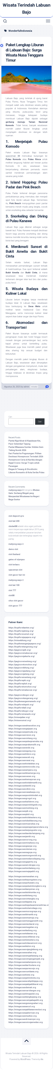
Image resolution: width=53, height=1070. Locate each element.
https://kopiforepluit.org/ (20, 683)
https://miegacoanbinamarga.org (24, 773)
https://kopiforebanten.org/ (21, 628)
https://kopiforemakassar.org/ (22, 690)
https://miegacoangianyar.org (22, 846)
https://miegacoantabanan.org (22, 933)
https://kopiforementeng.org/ (22, 677)
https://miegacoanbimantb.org (22, 914)
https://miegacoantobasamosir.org (25, 943)
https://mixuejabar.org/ (19, 717)
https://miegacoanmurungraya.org (24, 911)
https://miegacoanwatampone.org (24, 962)
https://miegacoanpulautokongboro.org (27, 886)
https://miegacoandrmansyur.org (24, 1019)
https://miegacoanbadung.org (22, 930)
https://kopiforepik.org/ (19, 680)
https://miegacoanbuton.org (21, 946)
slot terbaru (14, 564)
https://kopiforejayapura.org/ (22, 637)
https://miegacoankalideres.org (23, 802)
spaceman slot (15, 570)
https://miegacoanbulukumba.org (24, 892)
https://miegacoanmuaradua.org (23, 824)
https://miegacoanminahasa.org (23, 843)
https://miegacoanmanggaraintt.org (25, 921)
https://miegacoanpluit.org (21, 814)
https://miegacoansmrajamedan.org (25, 1022)
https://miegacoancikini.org (21, 789)
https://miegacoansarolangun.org (24, 990)
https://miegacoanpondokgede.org (25, 805)
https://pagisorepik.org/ (19, 650)
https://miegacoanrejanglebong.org (25, 949)
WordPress (25, 1059)
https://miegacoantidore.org (21, 754)
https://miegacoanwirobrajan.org (24, 865)
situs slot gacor (15, 601)
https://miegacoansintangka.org (23, 899)
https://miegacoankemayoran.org (24, 779)
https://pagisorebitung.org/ (21, 668)
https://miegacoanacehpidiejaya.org (25, 981)
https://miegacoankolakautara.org (24, 817)
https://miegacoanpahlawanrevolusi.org (27, 1009)
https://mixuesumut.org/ (19, 720)
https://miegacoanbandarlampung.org (26, 833)
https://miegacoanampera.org (22, 770)
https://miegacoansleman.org (22, 849)
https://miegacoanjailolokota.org (24, 978)
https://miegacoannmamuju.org (23, 918)
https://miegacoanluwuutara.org (23, 940)
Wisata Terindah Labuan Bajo (26, 8)
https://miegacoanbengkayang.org (24, 997)
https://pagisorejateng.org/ (21, 674)
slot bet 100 (13, 585)
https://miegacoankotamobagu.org (25, 908)
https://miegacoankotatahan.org (23, 763)
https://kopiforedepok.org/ (21, 704)
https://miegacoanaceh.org (21, 757)
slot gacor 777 (15, 606)
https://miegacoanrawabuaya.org (24, 792)
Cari (10, 417)
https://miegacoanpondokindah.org (25, 795)
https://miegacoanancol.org (21, 1006)
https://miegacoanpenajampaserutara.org (28, 827)
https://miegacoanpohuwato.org (23, 883)
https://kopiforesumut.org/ (21, 634)
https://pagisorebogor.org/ (21, 695)
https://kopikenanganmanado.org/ (24, 701)
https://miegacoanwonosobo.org (23, 767)
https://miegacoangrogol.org (22, 798)
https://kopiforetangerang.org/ (22, 647)
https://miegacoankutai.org (21, 975)
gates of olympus (16, 559)
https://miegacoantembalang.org (24, 868)
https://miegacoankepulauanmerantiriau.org (29, 905)
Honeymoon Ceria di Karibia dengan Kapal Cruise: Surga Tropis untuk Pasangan (25, 463)
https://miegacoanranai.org (21, 760)
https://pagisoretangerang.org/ (23, 698)
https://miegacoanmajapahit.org (23, 871)
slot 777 (12, 590)
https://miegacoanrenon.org (21, 735)
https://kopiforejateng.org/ (21, 631)
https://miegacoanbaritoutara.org (24, 965)
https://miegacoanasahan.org (22, 952)
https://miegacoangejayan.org (22, 729)
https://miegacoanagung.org (21, 751)
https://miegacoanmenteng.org (23, 808)
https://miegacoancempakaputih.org (25, 1000)
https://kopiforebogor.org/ (20, 711)
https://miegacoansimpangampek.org (26, 959)
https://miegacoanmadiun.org (22, 1016)
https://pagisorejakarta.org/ (21, 656)
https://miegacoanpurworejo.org (23, 968)
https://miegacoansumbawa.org (23, 971)
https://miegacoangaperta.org (22, 862)
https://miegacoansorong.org (22, 840)
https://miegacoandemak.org (22, 987)
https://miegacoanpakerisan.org (23, 1013)
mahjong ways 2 (15, 490)
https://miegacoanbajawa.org (22, 902)
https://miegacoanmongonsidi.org (24, 855)
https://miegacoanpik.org (20, 811)
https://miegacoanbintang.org (22, 895)
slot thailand (14, 554)
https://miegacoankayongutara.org (24, 880)
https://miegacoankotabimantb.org (24, 783)
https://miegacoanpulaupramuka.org (25, 741)
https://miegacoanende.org (21, 748)
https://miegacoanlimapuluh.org (23, 994)
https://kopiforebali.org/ (19, 708)
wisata (34, 387)
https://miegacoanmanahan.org (23, 876)
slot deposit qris (16, 516)
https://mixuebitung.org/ (19, 640)
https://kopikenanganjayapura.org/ (24, 643)
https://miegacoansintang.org (22, 738)
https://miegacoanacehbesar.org (23, 937)
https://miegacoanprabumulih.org (24, 744)
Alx (42, 1059)
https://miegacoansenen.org (21, 776)
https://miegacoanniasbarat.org (23, 924)
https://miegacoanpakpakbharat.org (25, 984)
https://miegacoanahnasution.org (24, 725)
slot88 (11, 595)
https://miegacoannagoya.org (22, 852)
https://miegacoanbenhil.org (21, 786)
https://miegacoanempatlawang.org (25, 956)
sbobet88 (12, 526)
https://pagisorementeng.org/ (22, 661)
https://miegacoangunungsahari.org (25, 1003)
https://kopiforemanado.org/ (21, 714)
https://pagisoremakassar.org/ (22, 653)
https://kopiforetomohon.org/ (22, 687)
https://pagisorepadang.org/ (21, 671)
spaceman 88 (13, 156)
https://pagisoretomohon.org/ (22, 664)
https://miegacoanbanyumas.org (23, 889)
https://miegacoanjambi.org (21, 836)
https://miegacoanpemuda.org (22, 732)
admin (26, 386)
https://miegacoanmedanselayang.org (26, 859)
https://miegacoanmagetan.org (23, 927)
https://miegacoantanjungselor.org (24, 830)
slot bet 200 (13, 521)
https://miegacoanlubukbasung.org (25, 821)
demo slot (13, 549)
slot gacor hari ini (16, 575)
